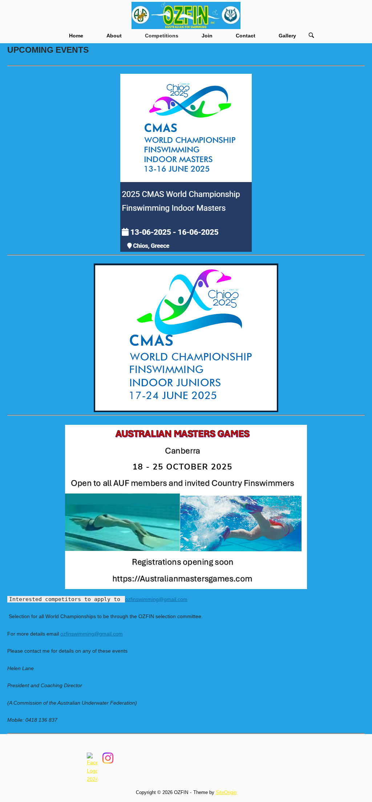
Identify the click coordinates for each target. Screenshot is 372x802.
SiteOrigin (226, 792)
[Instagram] (108, 739)
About (114, 36)
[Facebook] (92, 739)
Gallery (287, 36)
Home (76, 36)
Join (207, 36)
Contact (245, 36)
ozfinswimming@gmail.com (156, 599)
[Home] (186, 15)
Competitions (161, 36)
